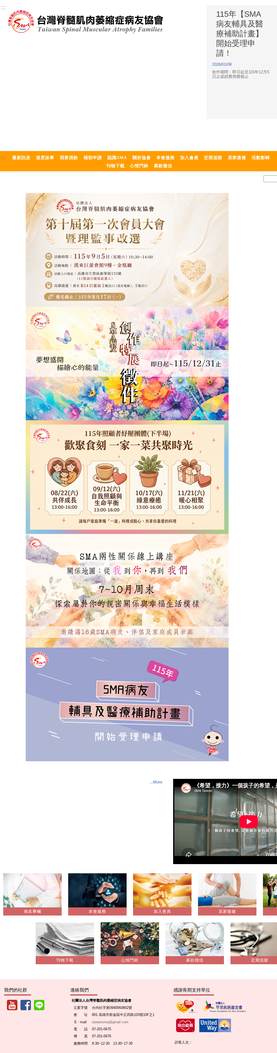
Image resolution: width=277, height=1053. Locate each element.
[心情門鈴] (129, 941)
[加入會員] (162, 892)
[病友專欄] (32, 892)
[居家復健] (227, 892)
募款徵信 (194, 960)
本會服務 (97, 911)
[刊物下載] (64, 941)
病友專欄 (32, 911)
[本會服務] (97, 892)
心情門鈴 (129, 960)
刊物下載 (65, 960)
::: (3, 7)
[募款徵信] (194, 941)
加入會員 (162, 911)
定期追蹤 (259, 960)
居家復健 (227, 911)
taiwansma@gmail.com (110, 1022)
